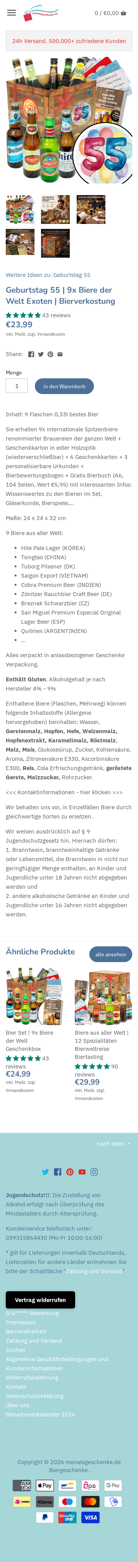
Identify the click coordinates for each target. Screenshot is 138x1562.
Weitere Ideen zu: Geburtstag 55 (48, 274)
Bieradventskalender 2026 (40, 1414)
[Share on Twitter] (41, 353)
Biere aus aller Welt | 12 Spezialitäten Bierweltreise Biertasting (102, 1044)
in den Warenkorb (64, 386)
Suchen (16, 1349)
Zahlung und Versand (94, 1271)
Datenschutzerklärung (35, 1396)
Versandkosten (51, 334)
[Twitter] (45, 1171)
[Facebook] (57, 1171)
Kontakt (16, 1386)
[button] (24, 315)
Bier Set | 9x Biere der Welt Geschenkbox (29, 1040)
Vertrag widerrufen (40, 1300)
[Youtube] (82, 1171)
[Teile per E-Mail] (60, 353)
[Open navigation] (11, 12)
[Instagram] (94, 1171)
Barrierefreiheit (26, 1331)
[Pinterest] (70, 1171)
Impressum (21, 1322)
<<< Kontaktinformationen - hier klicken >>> (64, 792)
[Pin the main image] (50, 353)
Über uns (18, 1405)
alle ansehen (110, 954)
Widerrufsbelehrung (32, 1377)
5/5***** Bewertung (32, 1313)
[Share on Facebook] (31, 353)
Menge (14, 372)
